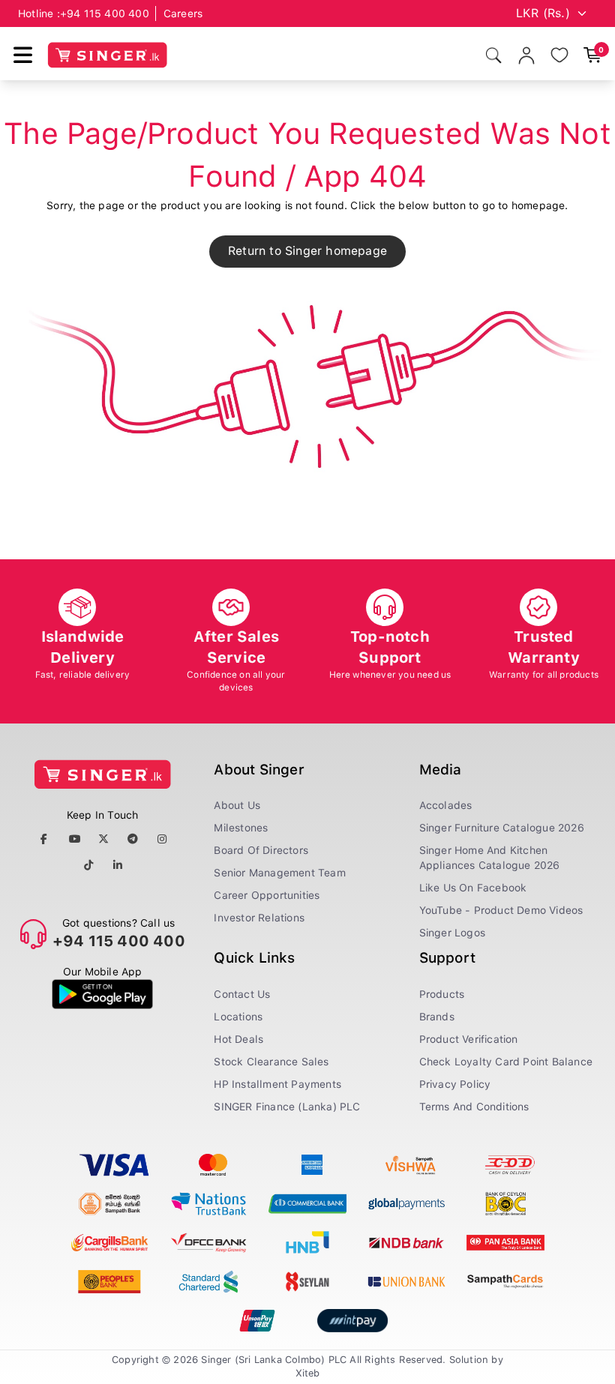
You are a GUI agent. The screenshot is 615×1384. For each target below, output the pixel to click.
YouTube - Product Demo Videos (501, 910)
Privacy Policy (455, 1084)
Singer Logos (452, 933)
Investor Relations (259, 918)
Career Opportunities (267, 895)
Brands (436, 1017)
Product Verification (468, 1039)
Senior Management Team (279, 873)
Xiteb (308, 1373)
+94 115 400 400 (104, 13)
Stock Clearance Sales (271, 1062)
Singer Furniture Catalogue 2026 (501, 828)
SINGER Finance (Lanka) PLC (287, 1107)
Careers (183, 13)
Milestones (241, 828)
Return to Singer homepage (307, 251)
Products (442, 994)
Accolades (445, 805)
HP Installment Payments (277, 1084)
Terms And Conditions (474, 1107)
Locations (238, 1017)
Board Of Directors (261, 850)
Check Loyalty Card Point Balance (505, 1062)
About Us (237, 805)
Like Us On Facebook (473, 888)
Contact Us (242, 994)
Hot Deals (238, 1039)
